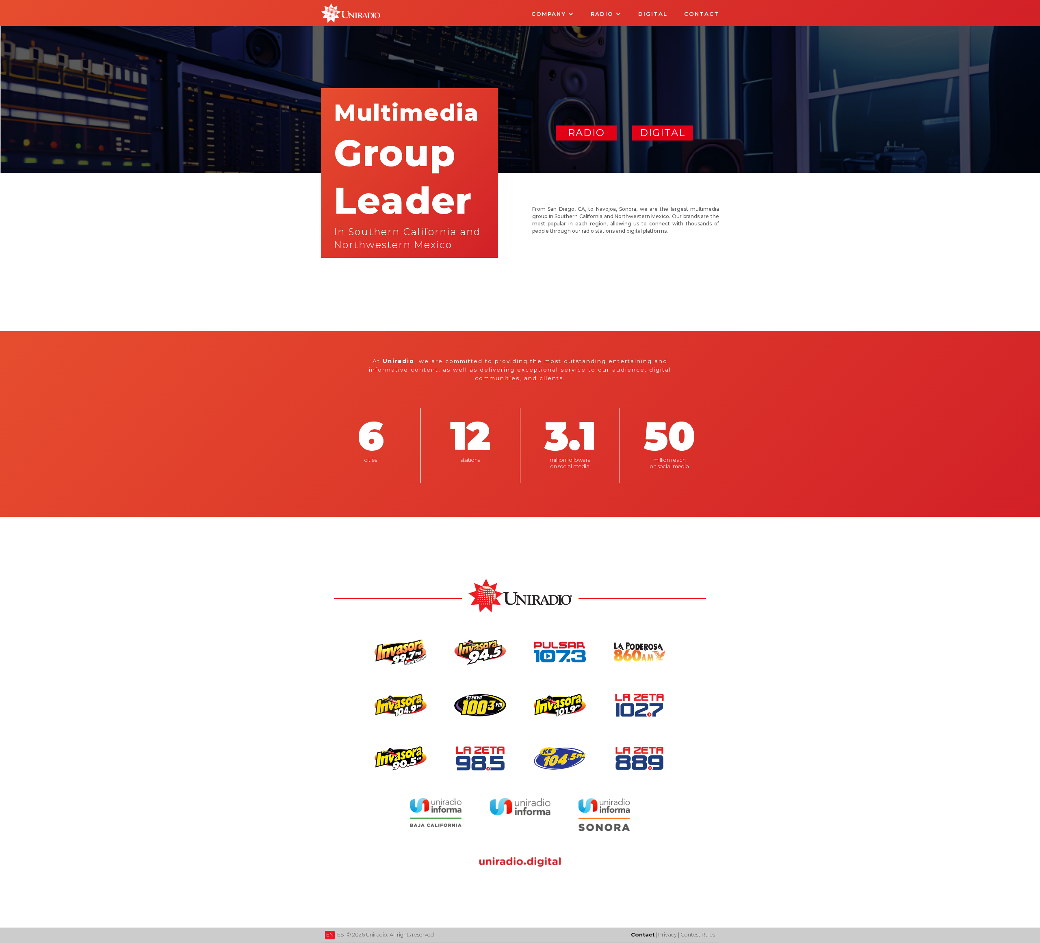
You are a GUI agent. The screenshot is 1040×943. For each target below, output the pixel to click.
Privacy (667, 935)
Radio (603, 14)
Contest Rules (697, 935)
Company (549, 14)
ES (340, 935)
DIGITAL (663, 132)
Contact (701, 14)
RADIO (586, 132)
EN (330, 935)
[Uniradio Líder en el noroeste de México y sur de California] (351, 20)
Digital (652, 14)
